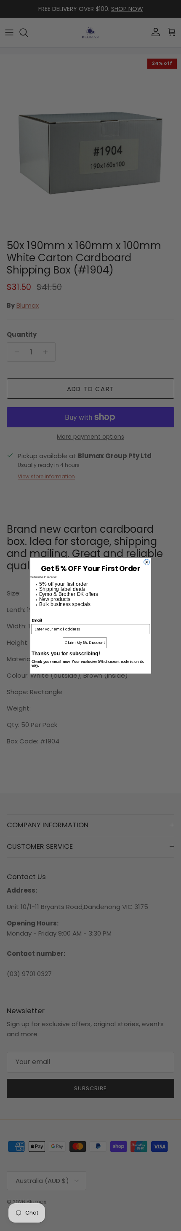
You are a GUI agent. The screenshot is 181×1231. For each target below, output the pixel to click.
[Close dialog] (146, 562)
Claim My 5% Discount (85, 642)
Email (36, 619)
